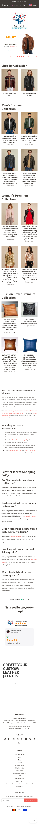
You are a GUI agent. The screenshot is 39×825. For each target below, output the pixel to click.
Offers (19, 757)
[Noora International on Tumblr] (22, 739)
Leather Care (19, 781)
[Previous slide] (10, 56)
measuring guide (30, 516)
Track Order (19, 770)
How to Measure (19, 755)
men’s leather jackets (11, 411)
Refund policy (19, 779)
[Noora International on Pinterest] (13, 739)
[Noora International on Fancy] (34, 739)
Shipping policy (19, 768)
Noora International (25, 806)
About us (19, 763)
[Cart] (24, 5)
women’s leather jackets (25, 411)
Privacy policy (19, 765)
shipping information (15, 450)
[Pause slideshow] (37, 56)
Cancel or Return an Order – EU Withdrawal (19, 784)
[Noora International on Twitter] (5, 739)
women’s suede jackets (17, 413)
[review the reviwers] (7, 637)
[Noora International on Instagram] (18, 739)
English (15, 5)
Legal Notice (19, 786)
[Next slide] (28, 56)
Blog (19, 760)
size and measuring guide (19, 440)
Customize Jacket (16, 536)
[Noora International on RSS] (19, 744)
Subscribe (31, 800)
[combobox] (33, 5)
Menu (6, 5)
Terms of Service (19, 776)
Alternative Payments (19, 773)
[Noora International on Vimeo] (30, 739)
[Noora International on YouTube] (26, 739)
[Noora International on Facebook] (9, 739)
